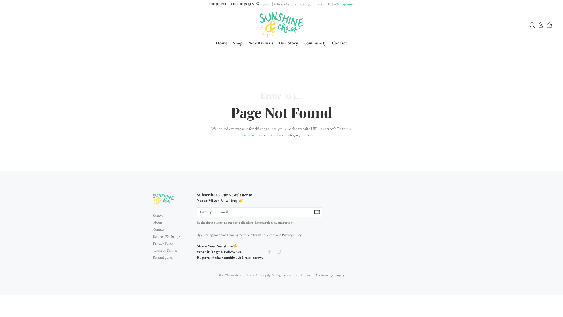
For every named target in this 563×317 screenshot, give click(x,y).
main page (250, 135)
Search (158, 216)
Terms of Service (165, 250)
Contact (158, 230)
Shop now (345, 4)
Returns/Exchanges (167, 237)
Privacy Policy (163, 243)
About (157, 223)
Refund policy (163, 258)
